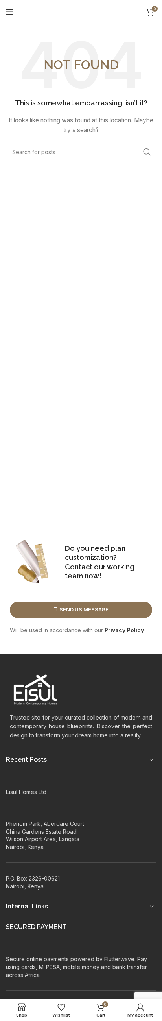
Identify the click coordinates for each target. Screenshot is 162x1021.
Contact (78, 567)
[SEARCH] (147, 152)
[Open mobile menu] (10, 12)
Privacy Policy (124, 630)
